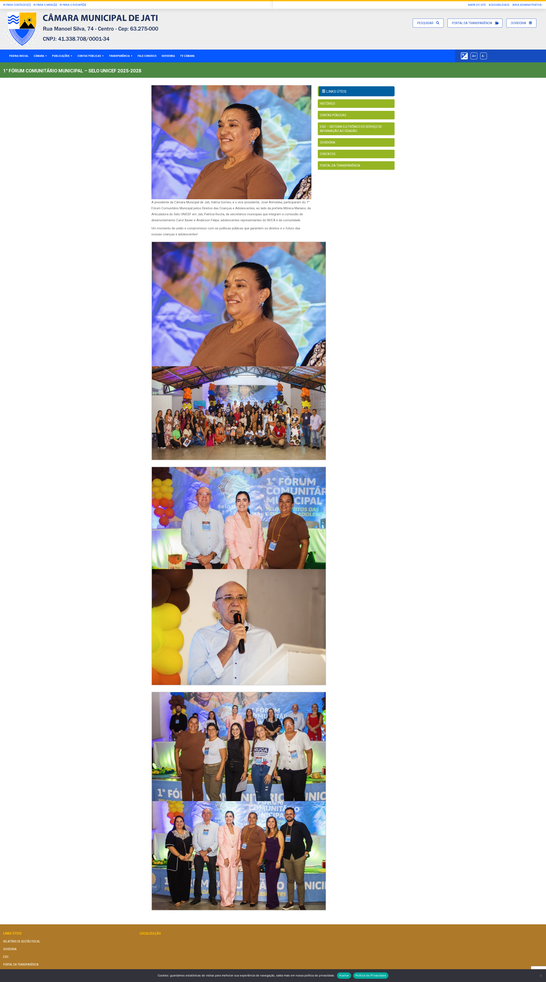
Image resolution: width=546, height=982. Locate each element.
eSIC (6, 957)
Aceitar (344, 975)
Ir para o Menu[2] (45, 4)
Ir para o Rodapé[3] (73, 4)
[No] (541, 975)
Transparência (119, 55)
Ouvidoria (519, 23)
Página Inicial (19, 55)
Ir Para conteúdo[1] (17, 4)
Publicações (61, 55)
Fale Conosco (147, 55)
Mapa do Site (477, 4)
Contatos (327, 154)
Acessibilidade (499, 4)
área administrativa (527, 4)
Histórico (327, 103)
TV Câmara (187, 55)
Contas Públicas (89, 55)
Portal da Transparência (472, 23)
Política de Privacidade (370, 975)
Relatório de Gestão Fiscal (21, 941)
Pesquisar (425, 23)
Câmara (39, 55)
